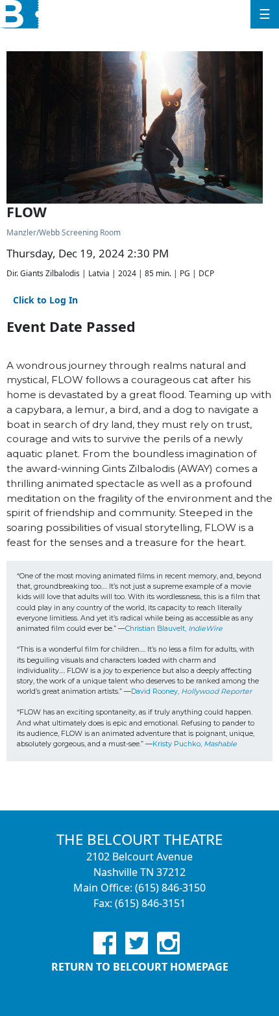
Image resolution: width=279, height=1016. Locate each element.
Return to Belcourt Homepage (139, 967)
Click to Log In (45, 300)
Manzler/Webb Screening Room (63, 232)
